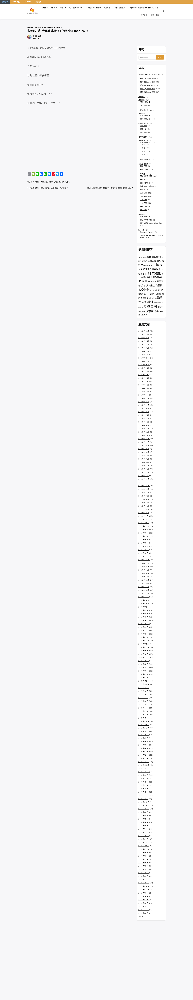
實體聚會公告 (145, 159)
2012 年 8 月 (143, 896)
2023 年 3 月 (143, 469)
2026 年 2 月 (143, 351)
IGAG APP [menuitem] (27, 2)
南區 (143, 144)
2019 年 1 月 (143, 637)
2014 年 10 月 (143, 809)
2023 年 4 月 (143, 466)
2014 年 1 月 (143, 839)
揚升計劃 (143, 210)
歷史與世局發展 (47, 27)
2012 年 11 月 (143, 886)
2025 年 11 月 (143, 361)
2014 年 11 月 (143, 805)
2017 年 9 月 (143, 691)
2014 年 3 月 (143, 832)
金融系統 (151, 298)
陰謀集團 (150, 307)
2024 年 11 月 (143, 402)
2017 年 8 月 (143, 694)
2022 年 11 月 (143, 482)
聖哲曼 (145, 298)
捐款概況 (141, 97)
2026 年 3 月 (143, 348)
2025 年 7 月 (143, 375)
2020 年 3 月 (143, 590)
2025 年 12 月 (144, 358)
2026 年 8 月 (143, 331)
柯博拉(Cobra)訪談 (147, 89)
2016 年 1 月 (143, 758)
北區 (143, 148)
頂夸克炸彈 (152, 311)
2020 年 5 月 (143, 583)
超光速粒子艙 (145, 216)
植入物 (153, 281)
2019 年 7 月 (143, 617)
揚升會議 (146, 277)
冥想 (159, 261)
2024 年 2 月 (143, 432)
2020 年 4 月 (143, 587)
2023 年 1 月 (143, 476)
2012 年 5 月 (143, 906)
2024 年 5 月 (143, 422)
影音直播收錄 (143, 124)
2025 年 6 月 (143, 378)
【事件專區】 (143, 137)
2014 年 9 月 (143, 812)
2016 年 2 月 (143, 755)
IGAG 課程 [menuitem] (16, 2)
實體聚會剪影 (145, 142)
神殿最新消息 (145, 169)
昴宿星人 (144, 281)
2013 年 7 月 (143, 859)
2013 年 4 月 (143, 869)
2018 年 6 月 (143, 661)
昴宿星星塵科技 (146, 220)
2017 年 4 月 (143, 708)
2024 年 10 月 (144, 405)
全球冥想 (146, 261)
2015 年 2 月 (143, 795)
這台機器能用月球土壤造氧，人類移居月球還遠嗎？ (48, 188)
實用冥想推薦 (145, 115)
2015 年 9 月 (143, 772)
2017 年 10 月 (143, 688)
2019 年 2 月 (143, 634)
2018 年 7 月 (143, 657)
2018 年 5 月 (143, 664)
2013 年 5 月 (143, 866)
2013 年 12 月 (143, 842)
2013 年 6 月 (143, 863)
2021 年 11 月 (143, 523)
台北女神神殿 (153, 8)
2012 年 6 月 (143, 903)
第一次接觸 (153, 290)
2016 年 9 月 (143, 731)
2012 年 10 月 (143, 890)
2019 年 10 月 (143, 607)
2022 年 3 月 (143, 509)
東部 (143, 155)
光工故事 (143, 179)
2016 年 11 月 (143, 725)
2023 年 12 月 (144, 439)
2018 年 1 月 (143, 678)
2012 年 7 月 (143, 900)
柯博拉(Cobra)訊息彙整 (149, 78)
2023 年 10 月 (144, 445)
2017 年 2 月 (143, 715)
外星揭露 (30, 27)
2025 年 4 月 (143, 385)
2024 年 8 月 (143, 412)
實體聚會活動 (143, 140)
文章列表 (89, 8)
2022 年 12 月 (144, 479)
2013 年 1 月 (143, 879)
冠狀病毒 (153, 261)
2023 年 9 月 (143, 449)
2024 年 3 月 (143, 428)
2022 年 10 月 (144, 486)
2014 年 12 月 (143, 802)
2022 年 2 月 (143, 513)
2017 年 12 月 (143, 681)
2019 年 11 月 (143, 604)
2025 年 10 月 (144, 365)
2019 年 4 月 (143, 627)
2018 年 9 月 (143, 651)
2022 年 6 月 (143, 499)
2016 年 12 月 (143, 721)
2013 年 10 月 (143, 849)
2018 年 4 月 (143, 667)
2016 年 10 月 (143, 728)
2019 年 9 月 (143, 610)
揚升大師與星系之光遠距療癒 (151, 223)
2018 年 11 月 (143, 644)
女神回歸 (143, 203)
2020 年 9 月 (143, 570)
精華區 (98, 8)
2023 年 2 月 (143, 472)
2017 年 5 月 (143, 704)
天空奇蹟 (143, 200)
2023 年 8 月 (143, 452)
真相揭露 (151, 285)
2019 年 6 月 (143, 620)
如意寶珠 (147, 269)
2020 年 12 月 (144, 560)
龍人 (147, 315)
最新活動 (45, 8)
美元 (147, 294)
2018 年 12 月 (143, 641)
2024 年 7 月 (143, 415)
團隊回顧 (143, 132)
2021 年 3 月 (143, 550)
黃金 (161, 312)
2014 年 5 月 (143, 826)
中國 (144, 257)
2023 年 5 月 (143, 462)
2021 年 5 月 (143, 543)
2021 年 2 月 (143, 553)
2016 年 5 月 (143, 745)
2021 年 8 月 (143, 533)
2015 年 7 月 (143, 779)
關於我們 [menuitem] (38, 2)
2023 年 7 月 (143, 455)
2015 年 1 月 (143, 799)
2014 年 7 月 (143, 819)
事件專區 (54, 8)
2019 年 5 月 (143, 624)
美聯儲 (158, 294)
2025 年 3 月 (143, 388)
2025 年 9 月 (143, 368)
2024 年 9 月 (143, 408)
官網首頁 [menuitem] (5, 2)
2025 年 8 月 (143, 371)
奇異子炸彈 (147, 265)
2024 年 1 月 (143, 435)
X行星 (140, 257)
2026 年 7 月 (143, 334)
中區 (143, 151)
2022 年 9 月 (143, 489)
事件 (149, 257)
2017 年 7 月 (143, 698)
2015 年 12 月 (143, 762)
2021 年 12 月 (143, 519)
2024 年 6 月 (143, 418)
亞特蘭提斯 (157, 257)
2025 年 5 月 (143, 381)
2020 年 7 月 (143, 577)
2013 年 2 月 (143, 876)
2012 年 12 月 (143, 883)
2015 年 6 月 (143, 782)
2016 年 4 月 (143, 748)
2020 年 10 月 (144, 566)
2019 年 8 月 (143, 614)
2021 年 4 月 (143, 546)
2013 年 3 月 (143, 873)
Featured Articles (147, 232)
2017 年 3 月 (143, 711)
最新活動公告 (143, 110)
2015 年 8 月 (143, 775)
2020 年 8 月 (143, 573)
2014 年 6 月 (143, 822)
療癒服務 (141, 214)
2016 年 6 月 (143, 742)
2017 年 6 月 (143, 701)
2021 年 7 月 (143, 536)
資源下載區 (155, 15)
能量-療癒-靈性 (146, 186)
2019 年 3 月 (143, 630)
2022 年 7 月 (143, 496)
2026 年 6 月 (143, 338)
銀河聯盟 (147, 302)
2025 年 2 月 (143, 391)
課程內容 (143, 105)
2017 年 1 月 (143, 718)
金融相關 (143, 193)
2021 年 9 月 (143, 529)
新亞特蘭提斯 (156, 277)
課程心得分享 (145, 102)
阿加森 (156, 302)
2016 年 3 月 (143, 752)
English (141, 230)
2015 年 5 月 (143, 785)
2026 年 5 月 (143, 341)
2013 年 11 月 (143, 846)
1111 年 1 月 (142, 916)
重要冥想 (106, 8)
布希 (146, 274)
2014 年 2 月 (143, 836)
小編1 (40, 36)
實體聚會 (141, 8)
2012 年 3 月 (143, 913)
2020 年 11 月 (143, 563)
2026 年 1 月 (143, 354)
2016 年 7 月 (143, 738)
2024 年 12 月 (144, 398)
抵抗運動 (154, 273)
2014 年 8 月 (143, 816)
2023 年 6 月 (143, 459)
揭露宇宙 (143, 206)
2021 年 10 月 (143, 526)
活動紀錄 (143, 166)
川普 (142, 274)
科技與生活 (58, 27)
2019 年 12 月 (143, 600)
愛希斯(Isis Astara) (147, 85)
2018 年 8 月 (143, 654)
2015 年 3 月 (143, 792)
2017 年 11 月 (143, 684)
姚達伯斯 (156, 269)
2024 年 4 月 (143, 425)
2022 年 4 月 (143, 506)
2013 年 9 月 (143, 853)
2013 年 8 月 (143, 856)
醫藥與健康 (144, 183)
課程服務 (141, 100)
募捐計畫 (144, 15)
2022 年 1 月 (143, 516)
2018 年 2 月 (143, 674)
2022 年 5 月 (143, 503)
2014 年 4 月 (143, 829)
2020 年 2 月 (143, 593)
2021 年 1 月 (143, 556)
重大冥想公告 (145, 119)
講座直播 (143, 126)
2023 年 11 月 (143, 442)
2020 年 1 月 (143, 597)
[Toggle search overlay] (164, 11)
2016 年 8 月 (143, 735)
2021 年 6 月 (143, 540)
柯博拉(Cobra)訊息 (147, 82)
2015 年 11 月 (143, 765)
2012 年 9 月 (143, 893)
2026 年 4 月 (143, 344)
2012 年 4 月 (143, 910)
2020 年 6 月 (143, 580)
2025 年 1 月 (143, 395)
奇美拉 (157, 265)
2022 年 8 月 (143, 492)
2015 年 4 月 (143, 789)
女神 (140, 269)
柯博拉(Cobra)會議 (147, 92)
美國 (152, 293)
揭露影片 (143, 129)
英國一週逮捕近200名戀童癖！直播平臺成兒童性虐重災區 (109, 188)
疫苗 (143, 285)
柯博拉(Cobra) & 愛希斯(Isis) (71, 8)
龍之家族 (141, 315)
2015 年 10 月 (143, 768)
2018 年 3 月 (143, 671)
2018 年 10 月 (143, 647)
